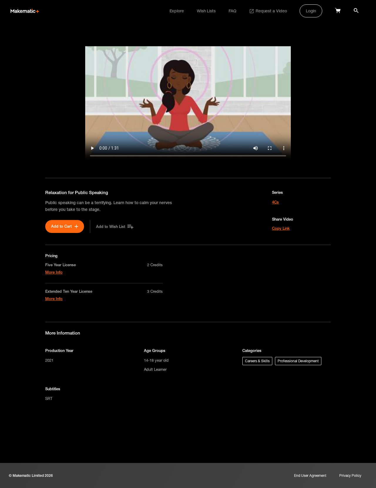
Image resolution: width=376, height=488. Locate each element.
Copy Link (281, 228)
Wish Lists (206, 11)
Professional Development (298, 361)
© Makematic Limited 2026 (31, 475)
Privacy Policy (350, 475)
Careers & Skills (257, 361)
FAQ (232, 11)
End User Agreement (310, 475)
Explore (176, 11)
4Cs (275, 202)
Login (311, 11)
